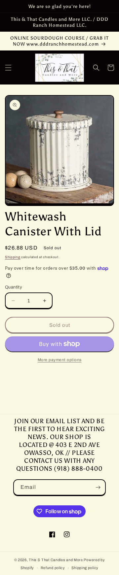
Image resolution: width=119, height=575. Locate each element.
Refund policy (53, 568)
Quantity (13, 287)
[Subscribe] (98, 487)
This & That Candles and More (56, 560)
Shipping (12, 257)
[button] (8, 67)
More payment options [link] (60, 359)
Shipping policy (85, 568)
